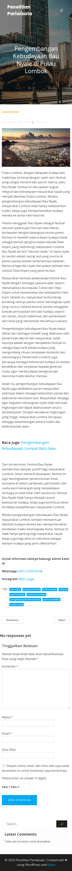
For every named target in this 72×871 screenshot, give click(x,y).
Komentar (10, 666)
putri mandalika (51, 599)
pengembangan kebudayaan (25, 599)
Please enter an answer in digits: (24, 778)
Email (7, 733)
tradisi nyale (16, 604)
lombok (63, 589)
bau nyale (15, 589)
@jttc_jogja (26, 579)
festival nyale (49, 589)
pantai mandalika (36, 594)
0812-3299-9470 (30, 571)
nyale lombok (17, 594)
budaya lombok (31, 589)
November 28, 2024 (16, 122)
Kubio (51, 865)
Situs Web (9, 750)
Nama (7, 717)
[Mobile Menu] (61, 10)
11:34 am (41, 122)
